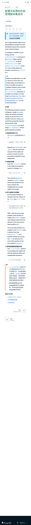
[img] (6, 29)
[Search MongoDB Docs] (26, 2)
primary (21, 116)
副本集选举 (11, 302)
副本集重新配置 (12, 300)
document (19, 178)
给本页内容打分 (8, 26)
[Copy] (24, 142)
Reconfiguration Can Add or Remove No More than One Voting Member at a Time (16, 98)
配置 (17, 7)
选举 (15, 271)
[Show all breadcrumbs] (13, 7)
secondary (20, 112)
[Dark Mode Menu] (28, 2)
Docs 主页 (7, 7)
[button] (23, 523)
